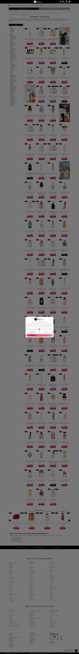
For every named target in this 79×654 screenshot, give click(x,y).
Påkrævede (33, 331)
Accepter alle (39, 335)
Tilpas (46, 331)
